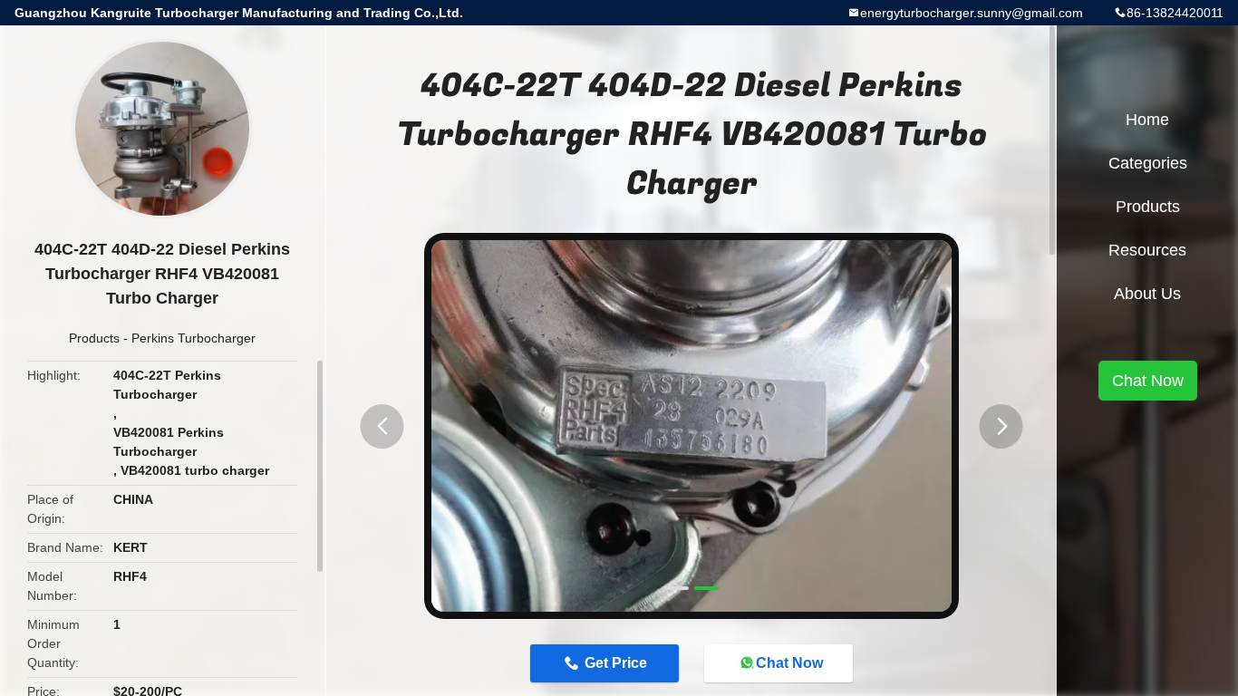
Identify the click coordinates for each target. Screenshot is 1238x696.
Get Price (616, 663)
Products (94, 338)
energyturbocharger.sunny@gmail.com (971, 12)
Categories (1147, 163)
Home (1147, 120)
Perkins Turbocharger (193, 338)
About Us (1147, 294)
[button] (382, 426)
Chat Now (789, 663)
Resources (1147, 250)
